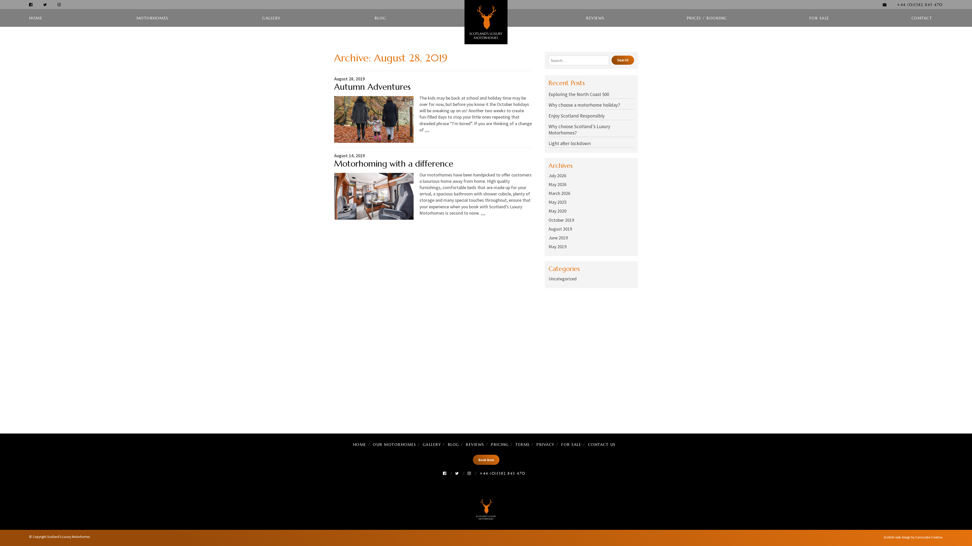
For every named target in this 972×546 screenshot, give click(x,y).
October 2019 (561, 220)
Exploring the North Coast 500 (579, 94)
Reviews (595, 18)
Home (35, 18)
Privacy (545, 444)
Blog (380, 18)
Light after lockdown (570, 143)
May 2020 (557, 211)
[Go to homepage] (486, 22)
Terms (522, 444)
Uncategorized (563, 279)
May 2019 (557, 246)
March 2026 (559, 193)
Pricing (500, 444)
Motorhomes (152, 18)
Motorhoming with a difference (393, 163)
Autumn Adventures (372, 87)
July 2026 (557, 175)
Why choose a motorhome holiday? (584, 105)
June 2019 (558, 238)
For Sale (819, 18)
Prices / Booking (707, 18)
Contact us (602, 444)
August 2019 (560, 229)
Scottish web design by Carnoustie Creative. (913, 537)
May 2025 (557, 202)
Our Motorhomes (394, 444)
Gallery (271, 18)
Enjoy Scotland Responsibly (577, 116)
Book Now (486, 460)
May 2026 (557, 184)
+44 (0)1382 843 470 (920, 5)
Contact (922, 18)
